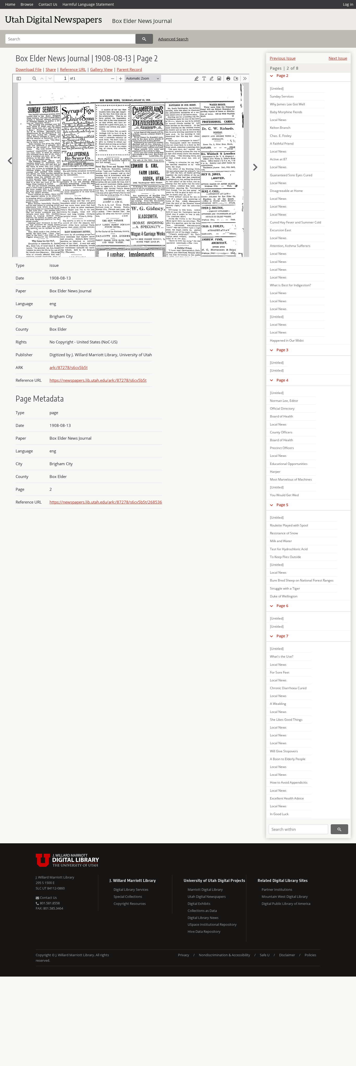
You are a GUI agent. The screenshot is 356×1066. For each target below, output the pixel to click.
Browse (27, 4)
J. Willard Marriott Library (55, 877)
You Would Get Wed (284, 495)
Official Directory (282, 408)
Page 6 (282, 605)
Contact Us (48, 4)
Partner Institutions (277, 889)
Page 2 (282, 75)
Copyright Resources (130, 903)
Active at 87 (278, 159)
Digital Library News (203, 917)
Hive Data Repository (204, 931)
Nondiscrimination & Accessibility (224, 955)
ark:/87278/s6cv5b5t (69, 367)
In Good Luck (279, 814)
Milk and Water (281, 541)
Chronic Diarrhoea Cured (288, 688)
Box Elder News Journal (142, 21)
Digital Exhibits (199, 903)
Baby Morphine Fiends (286, 112)
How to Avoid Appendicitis (289, 782)
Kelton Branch (280, 127)
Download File (28, 69)
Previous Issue (283, 58)
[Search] (144, 39)
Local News (278, 120)
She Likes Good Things (286, 719)
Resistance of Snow (284, 533)
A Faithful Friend (281, 143)
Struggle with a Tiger (285, 588)
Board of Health (281, 416)
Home (10, 4)
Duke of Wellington (283, 596)
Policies (310, 955)
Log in (348, 4)
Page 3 (282, 349)
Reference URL (73, 69)
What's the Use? (281, 656)
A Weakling (278, 703)
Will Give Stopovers (284, 751)
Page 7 (282, 635)
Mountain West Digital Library (285, 896)
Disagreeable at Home (286, 191)
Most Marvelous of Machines (291, 479)
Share (51, 69)
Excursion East (280, 230)
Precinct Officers (282, 448)
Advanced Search (173, 39)
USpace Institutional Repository (212, 924)
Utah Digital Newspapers (207, 896)
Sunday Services (282, 96)
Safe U (264, 955)
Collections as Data (202, 910)
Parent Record (129, 69)
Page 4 (282, 380)
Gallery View (101, 69)
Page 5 (282, 504)
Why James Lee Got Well (287, 104)
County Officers (281, 432)
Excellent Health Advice (287, 798)
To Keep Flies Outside (285, 557)
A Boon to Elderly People (287, 759)
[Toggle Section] (271, 75)
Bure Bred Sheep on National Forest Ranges (302, 580)
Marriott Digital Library (205, 889)
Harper (275, 471)
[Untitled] (277, 88)
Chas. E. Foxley (280, 136)
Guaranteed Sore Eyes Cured (291, 175)
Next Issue (338, 58)
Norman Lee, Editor (284, 400)
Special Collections (128, 896)
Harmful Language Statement (88, 4)
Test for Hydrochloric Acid (289, 549)
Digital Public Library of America (286, 903)
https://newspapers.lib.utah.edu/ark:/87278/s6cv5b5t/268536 (106, 502)
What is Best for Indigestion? (290, 285)
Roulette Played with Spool (289, 525)
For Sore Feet (279, 672)
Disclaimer (287, 955)
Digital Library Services (131, 889)
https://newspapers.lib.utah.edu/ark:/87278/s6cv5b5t (98, 380)
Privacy (183, 955)
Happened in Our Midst (287, 340)
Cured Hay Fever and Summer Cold (295, 222)
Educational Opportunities (289, 464)
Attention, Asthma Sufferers (290, 246)
